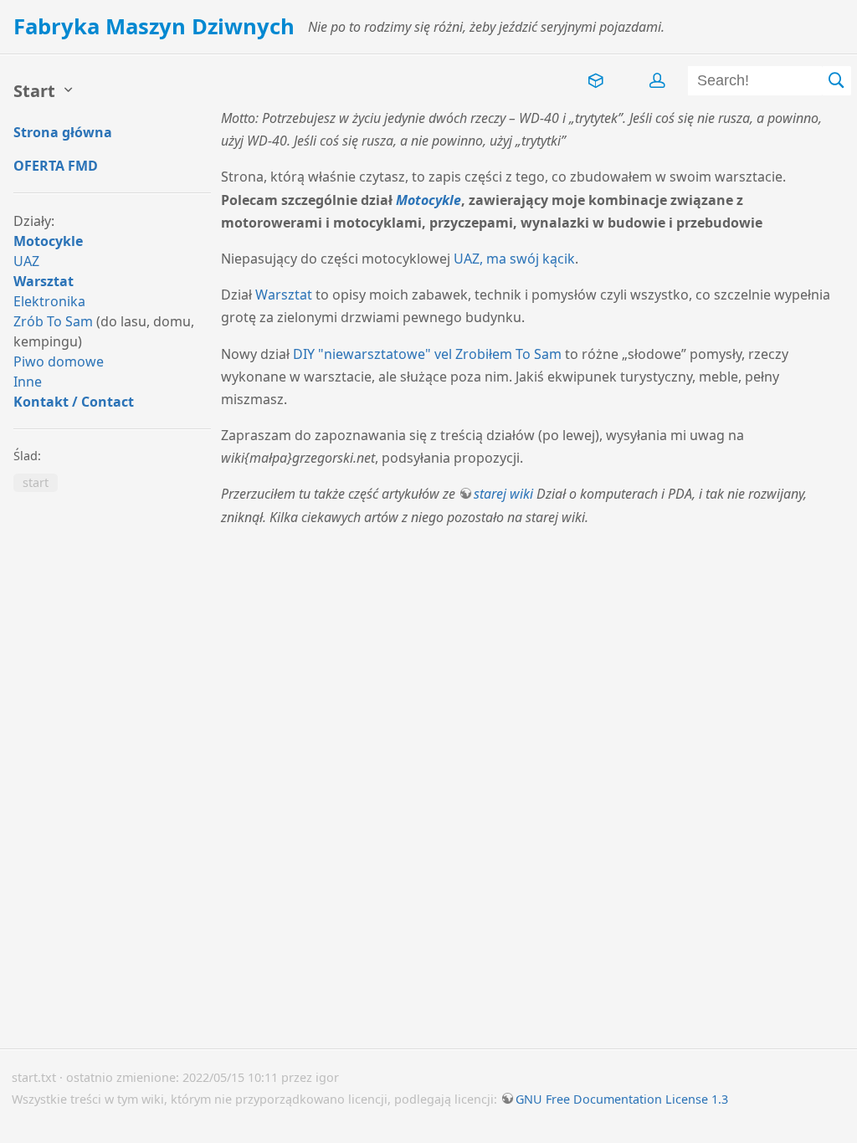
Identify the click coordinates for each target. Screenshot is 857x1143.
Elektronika (49, 301)
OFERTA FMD (55, 165)
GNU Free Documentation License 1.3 (622, 1099)
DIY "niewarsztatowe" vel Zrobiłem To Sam (427, 354)
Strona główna (62, 132)
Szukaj (837, 80)
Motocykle (48, 241)
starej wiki (503, 493)
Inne (27, 381)
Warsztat (43, 281)
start (36, 483)
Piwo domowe (58, 361)
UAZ (26, 261)
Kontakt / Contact (73, 401)
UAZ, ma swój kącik (514, 258)
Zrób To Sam (53, 321)
